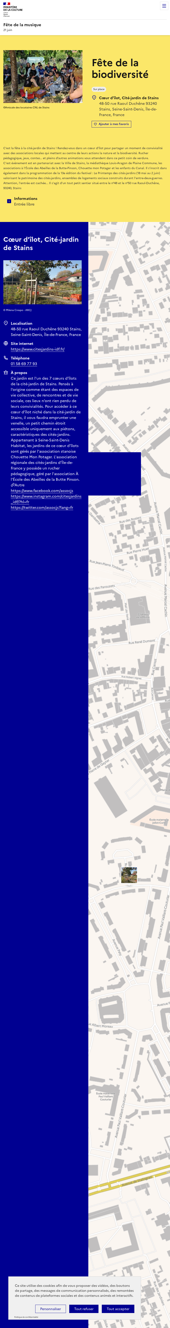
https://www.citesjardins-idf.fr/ (37, 349)
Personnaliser (50, 1308)
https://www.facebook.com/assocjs (42, 490)
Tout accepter (118, 1308)
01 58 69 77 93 (24, 364)
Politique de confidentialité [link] (26, 1317)
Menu (164, 6)
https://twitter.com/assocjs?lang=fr (42, 507)
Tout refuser (84, 1308)
